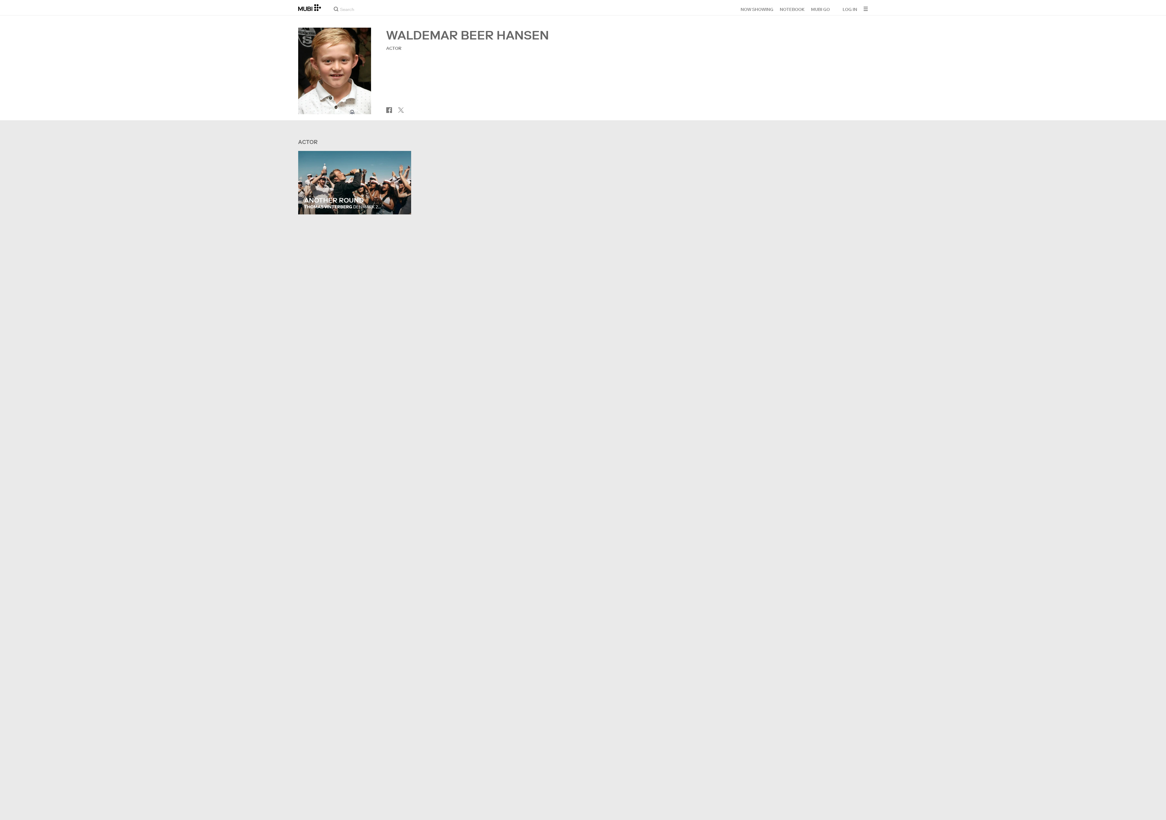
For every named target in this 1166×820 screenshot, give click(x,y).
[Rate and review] (401, 204)
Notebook (792, 9)
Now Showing (757, 9)
